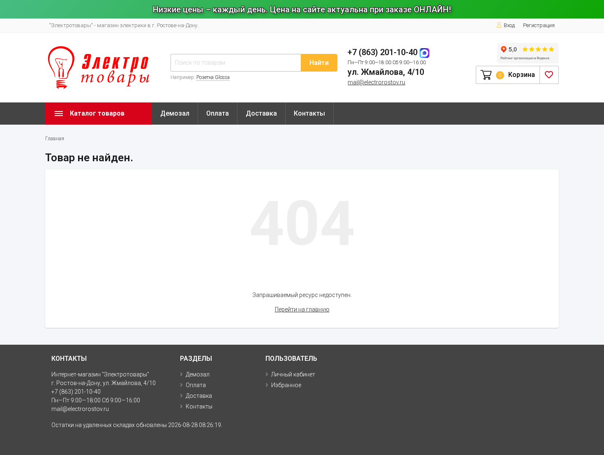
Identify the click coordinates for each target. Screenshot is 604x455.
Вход (509, 25)
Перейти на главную (302, 309)
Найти (319, 63)
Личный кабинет (293, 374)
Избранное (286, 385)
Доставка (261, 113)
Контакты (309, 113)
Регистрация (539, 25)
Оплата (217, 113)
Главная (54, 139)
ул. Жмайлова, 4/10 (386, 72)
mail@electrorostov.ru (376, 82)
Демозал (174, 113)
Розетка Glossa (213, 77)
